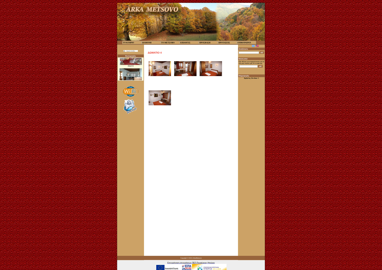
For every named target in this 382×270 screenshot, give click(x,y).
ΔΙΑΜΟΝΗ (146, 42)
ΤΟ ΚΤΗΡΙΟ (128, 42)
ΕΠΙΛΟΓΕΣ (185, 42)
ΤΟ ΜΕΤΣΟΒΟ (168, 42)
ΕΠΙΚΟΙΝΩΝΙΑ (244, 42)
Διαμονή (131, 62)
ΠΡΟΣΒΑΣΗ (204, 42)
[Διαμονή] (130, 61)
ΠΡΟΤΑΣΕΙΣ (224, 42)
